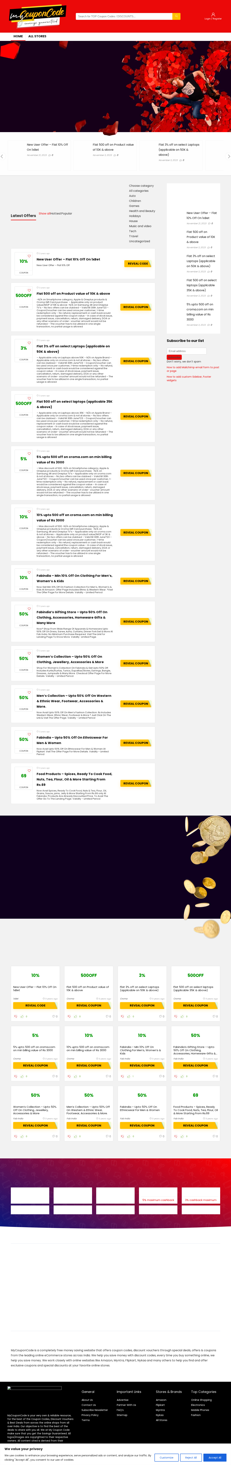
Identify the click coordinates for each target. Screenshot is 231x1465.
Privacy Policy (90, 1415)
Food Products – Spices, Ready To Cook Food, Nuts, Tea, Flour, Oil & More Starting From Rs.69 (74, 779)
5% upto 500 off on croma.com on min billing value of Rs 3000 (34, 1048)
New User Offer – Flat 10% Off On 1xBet (68, 259)
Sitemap (122, 1415)
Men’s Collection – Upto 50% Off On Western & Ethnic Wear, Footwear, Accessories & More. (74, 701)
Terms (86, 1420)
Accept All (215, 1457)
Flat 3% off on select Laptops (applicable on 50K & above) (179, 150)
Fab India (125, 1058)
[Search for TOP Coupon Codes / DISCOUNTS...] (176, 16)
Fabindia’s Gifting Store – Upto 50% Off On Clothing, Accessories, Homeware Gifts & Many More (72, 617)
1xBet (15, 998)
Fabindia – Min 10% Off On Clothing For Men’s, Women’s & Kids (140, 1050)
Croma (70, 998)
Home (18, 36)
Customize (166, 1457)
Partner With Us (126, 1405)
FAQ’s (120, 1410)
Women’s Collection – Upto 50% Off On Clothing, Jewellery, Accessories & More (34, 1110)
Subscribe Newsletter (95, 1410)
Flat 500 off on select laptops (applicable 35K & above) (202, 285)
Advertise (122, 1400)
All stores (37, 36)
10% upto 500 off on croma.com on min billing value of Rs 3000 (88, 1048)
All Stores (161, 1420)
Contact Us (89, 1405)
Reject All (191, 1457)
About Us (87, 1400)
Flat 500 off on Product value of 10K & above (73, 293)
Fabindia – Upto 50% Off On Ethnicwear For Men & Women (140, 1108)
